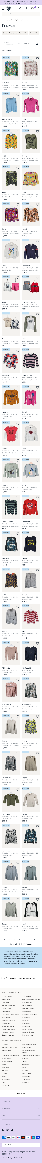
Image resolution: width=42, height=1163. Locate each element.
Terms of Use (18, 1158)
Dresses (4, 1073)
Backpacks (25, 1082)
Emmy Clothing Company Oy (18, 1152)
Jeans (4, 1064)
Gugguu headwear (8, 1035)
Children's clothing (12, 20)
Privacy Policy (7, 1158)
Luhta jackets (26, 1011)
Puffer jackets (6, 1050)
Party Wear (26, 1064)
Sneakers (25, 1058)
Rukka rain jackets (28, 1032)
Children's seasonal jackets (31, 1055)
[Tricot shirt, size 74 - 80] (11, 360)
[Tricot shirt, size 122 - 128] (31, 397)
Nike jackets (6, 1011)
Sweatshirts (13, 33)
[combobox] (21, 14)
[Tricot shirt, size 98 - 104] (31, 214)
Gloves (24, 1061)
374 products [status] (7, 50)
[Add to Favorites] (17, 58)
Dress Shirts (26, 1076)
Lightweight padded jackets (28, 1051)
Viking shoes (26, 1026)
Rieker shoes (6, 1023)
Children (5, 1044)
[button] (38, 8)
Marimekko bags (27, 1035)
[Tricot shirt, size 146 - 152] (11, 104)
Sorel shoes (26, 1023)
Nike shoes (25, 1020)
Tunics (4, 1076)
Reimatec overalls (8, 1032)
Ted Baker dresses (28, 1008)
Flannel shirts (34, 33)
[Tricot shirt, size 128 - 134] (11, 507)
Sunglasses (26, 1079)
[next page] (38, 939)
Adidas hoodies (7, 996)
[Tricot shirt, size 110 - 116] (31, 68)
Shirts (20, 20)
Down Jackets (26, 1047)
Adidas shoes (6, 1017)
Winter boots (6, 1058)
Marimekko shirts (27, 1002)
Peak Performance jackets (10, 1014)
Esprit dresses (6, 1008)
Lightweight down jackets (10, 1055)
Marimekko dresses (8, 1005)
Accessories (6, 1079)
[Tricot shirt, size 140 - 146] (11, 726)
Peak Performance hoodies (31, 999)
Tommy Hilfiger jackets (29, 1014)
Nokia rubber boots (8, 1029)
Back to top (21, 1093)
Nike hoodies (6, 999)
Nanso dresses (27, 1005)
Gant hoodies (26, 996)
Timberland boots (8, 1026)
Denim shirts (23, 33)
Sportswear (6, 1067)
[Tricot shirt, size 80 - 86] (31, 616)
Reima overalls (27, 1029)
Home (3, 20)
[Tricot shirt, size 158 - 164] (31, 507)
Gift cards (5, 1085)
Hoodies (25, 1070)
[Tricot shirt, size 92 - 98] (31, 104)
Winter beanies (7, 1061)
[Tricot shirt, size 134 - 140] (11, 141)
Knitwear (26, 20)
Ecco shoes (26, 1017)
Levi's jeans (5, 1002)
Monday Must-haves (29, 1044)
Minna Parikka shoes (8, 1020)
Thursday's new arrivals (9, 1047)
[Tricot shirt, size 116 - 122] (11, 68)
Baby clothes (26, 1073)
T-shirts (24, 1067)
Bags (3, 1082)
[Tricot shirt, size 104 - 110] (31, 177)
